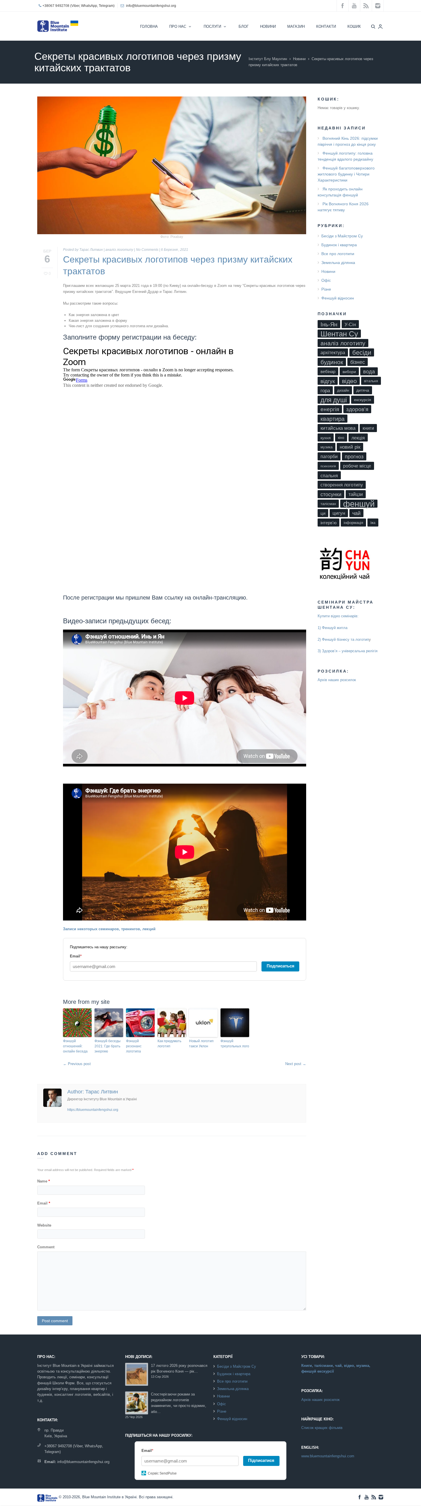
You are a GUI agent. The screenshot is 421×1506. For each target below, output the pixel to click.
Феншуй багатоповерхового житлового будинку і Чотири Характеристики (346, 174)
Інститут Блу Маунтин (268, 59)
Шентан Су (339, 334)
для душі (333, 400)
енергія (329, 409)
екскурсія (362, 400)
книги (368, 428)
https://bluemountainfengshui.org (92, 1110)
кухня (325, 437)
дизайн (343, 390)
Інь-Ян (328, 324)
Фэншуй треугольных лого (235, 1043)
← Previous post (77, 1064)
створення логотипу (341, 484)
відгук (327, 381)
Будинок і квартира (339, 245)
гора (325, 390)
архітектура (332, 352)
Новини (299, 59)
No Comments (147, 250)
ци (322, 513)
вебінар (327, 371)
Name (43, 1181)
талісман (328, 504)
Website (44, 1225)
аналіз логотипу (119, 250)
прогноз (354, 457)
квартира (332, 419)
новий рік (350, 447)
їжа (372, 523)
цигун (339, 513)
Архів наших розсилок (337, 680)
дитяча (362, 390)
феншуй (359, 504)
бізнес (357, 362)
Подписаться (280, 965)
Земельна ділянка (338, 262)
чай (356, 513)
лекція (358, 437)
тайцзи (356, 494)
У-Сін (350, 324)
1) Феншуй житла (332, 628)
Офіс (326, 280)
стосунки (330, 494)
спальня (329, 475)
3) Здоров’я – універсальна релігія (347, 651)
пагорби (329, 456)
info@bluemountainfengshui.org (151, 6)
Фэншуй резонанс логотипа (133, 1046)
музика (326, 447)
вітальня (371, 381)
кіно (341, 438)
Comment (45, 1247)
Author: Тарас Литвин (92, 1092)
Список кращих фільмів (322, 1428)
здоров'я (357, 409)
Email (43, 1203)
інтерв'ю (328, 522)
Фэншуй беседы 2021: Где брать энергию (108, 1046)
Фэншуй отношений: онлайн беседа (75, 1046)
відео (349, 381)
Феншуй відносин (337, 298)
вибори (349, 371)
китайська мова (337, 428)
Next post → (295, 1064)
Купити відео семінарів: (338, 616)
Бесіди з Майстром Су (342, 236)
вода (369, 371)
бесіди (361, 352)
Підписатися (261, 1460)
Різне (326, 289)
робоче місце (357, 466)
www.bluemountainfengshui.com (327, 1456)
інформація (353, 523)
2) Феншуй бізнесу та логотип (343, 639)
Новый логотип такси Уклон (201, 1043)
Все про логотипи (337, 253)
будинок (331, 362)
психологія (328, 466)
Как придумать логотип (169, 1043)
